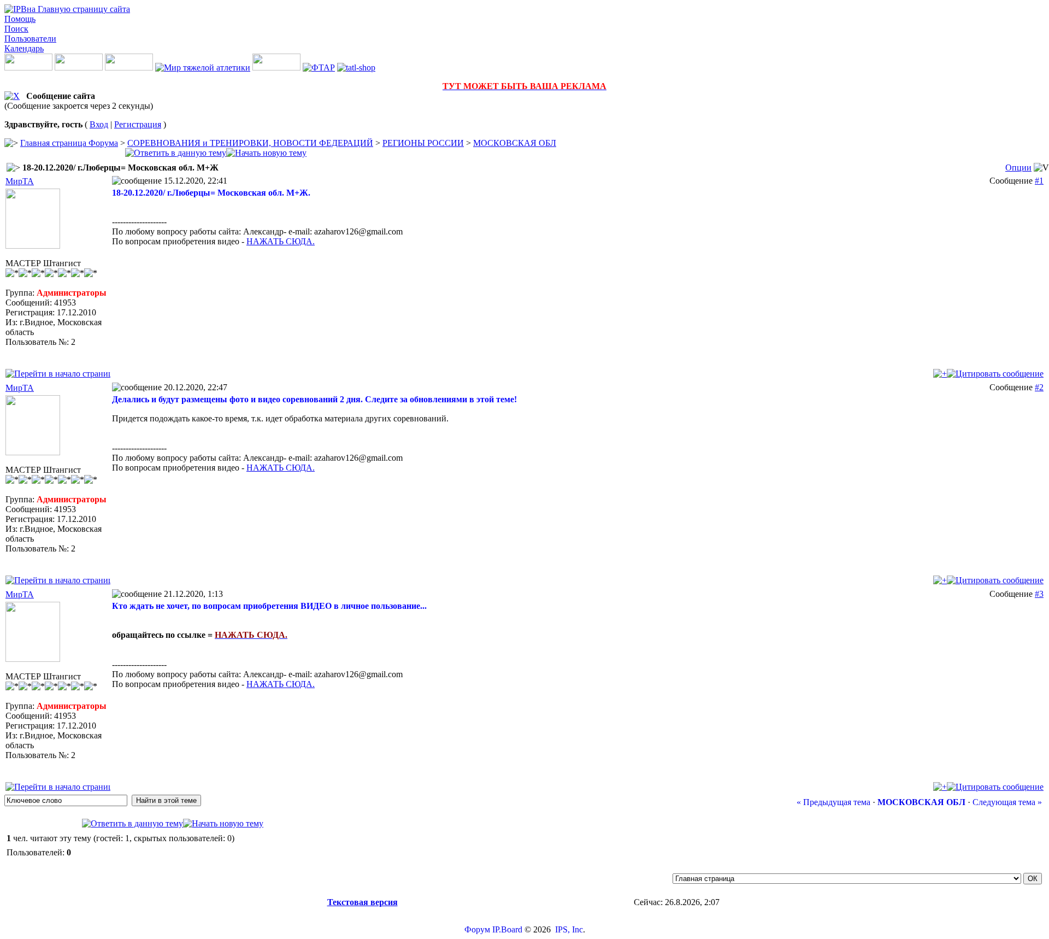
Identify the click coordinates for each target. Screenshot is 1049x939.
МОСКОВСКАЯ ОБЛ (514, 143)
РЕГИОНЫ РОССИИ (423, 143)
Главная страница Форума (69, 143)
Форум (477, 929)
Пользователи (30, 38)
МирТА (19, 181)
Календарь (24, 48)
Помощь (20, 19)
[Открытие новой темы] (266, 152)
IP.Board (507, 929)
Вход (99, 124)
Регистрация (137, 124)
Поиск (16, 28)
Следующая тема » (1007, 802)
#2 (1039, 387)
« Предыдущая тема (833, 802)
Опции (1018, 167)
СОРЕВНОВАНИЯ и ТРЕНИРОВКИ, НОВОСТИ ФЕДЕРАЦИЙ (250, 143)
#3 (1039, 593)
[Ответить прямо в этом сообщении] (995, 373)
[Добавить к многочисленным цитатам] (940, 373)
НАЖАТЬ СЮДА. (280, 241)
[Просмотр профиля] (32, 245)
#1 (1039, 180)
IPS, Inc (569, 929)
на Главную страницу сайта (78, 9)
